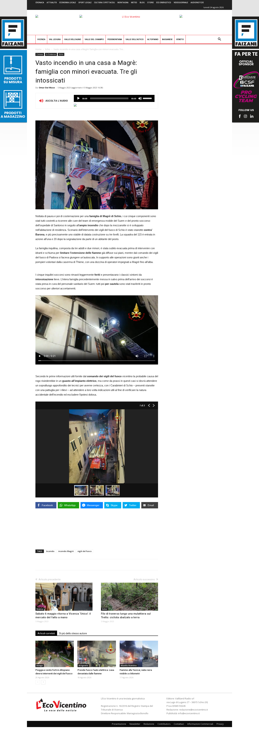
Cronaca (39, 2)
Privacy (220, 723)
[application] (114, 98)
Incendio (50, 551)
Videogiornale (181, 2)
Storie (150, 2)
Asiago (39, 665)
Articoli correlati (46, 633)
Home (38, 49)
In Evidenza (51, 54)
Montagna (123, 2)
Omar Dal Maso (47, 87)
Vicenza (41, 39)
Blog (142, 2)
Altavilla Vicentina (129, 665)
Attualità (52, 2)
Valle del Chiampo (94, 39)
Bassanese (167, 39)
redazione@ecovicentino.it (193, 709)
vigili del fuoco (85, 551)
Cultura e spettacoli (104, 2)
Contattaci (179, 723)
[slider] (148, 98)
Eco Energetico (163, 2)
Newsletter (135, 723)
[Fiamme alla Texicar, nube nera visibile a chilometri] (139, 654)
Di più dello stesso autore (73, 633)
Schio (47, 49)
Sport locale (84, 2)
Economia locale (67, 2)
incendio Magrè (66, 551)
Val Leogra (55, 39)
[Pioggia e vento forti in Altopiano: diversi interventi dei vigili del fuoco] (54, 654)
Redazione (149, 723)
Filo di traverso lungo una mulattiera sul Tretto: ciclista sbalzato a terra (126, 615)
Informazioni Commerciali (200, 723)
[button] (219, 39)
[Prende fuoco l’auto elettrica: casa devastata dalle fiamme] (97, 654)
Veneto (180, 39)
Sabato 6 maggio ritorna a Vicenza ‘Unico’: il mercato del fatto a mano (63, 615)
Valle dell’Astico (135, 39)
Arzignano (83, 665)
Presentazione (119, 723)
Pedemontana (114, 39)
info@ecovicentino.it (189, 713)
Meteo (134, 2)
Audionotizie (197, 2)
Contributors (164, 723)
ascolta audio (78, 98)
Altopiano (152, 39)
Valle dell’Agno (72, 39)
